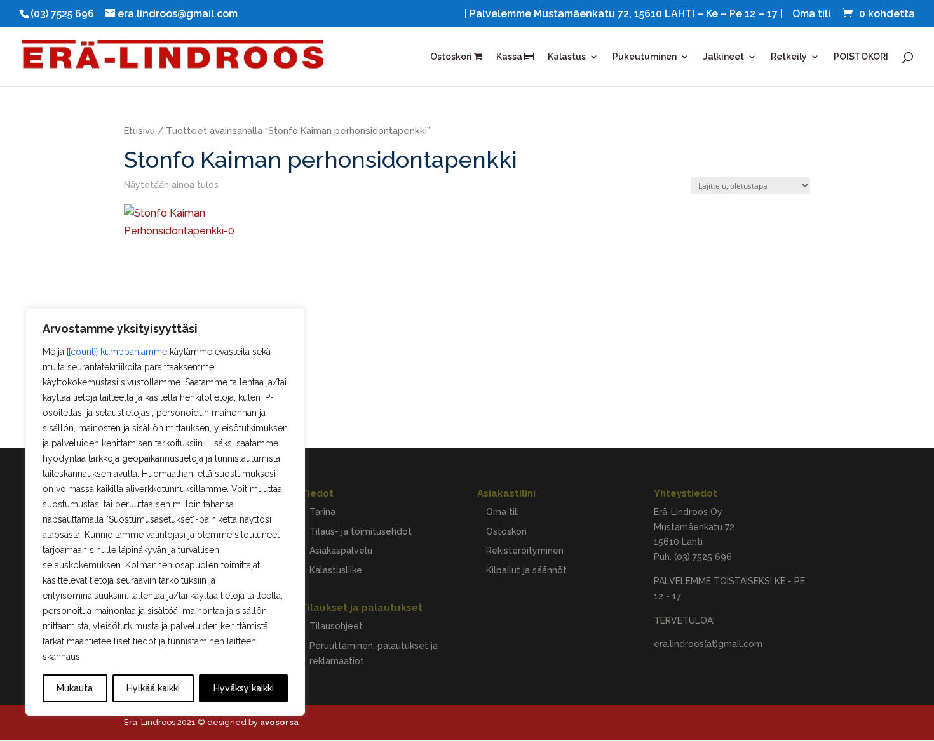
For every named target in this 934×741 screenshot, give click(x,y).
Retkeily (789, 57)
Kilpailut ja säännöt (526, 570)
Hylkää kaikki (153, 688)
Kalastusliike (335, 570)
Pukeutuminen (645, 57)
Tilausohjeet (336, 626)
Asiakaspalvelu (340, 550)
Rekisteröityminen (525, 550)
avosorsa (279, 722)
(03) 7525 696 (703, 557)
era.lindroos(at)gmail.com (708, 644)
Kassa (510, 57)
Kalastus (567, 57)
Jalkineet (723, 57)
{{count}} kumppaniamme (117, 352)
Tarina (322, 512)
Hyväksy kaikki (243, 688)
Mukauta (75, 688)
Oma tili (811, 14)
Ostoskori (452, 57)
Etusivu (139, 130)
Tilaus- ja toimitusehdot (360, 531)
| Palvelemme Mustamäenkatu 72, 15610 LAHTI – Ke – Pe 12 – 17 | (623, 14)
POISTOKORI (861, 57)
